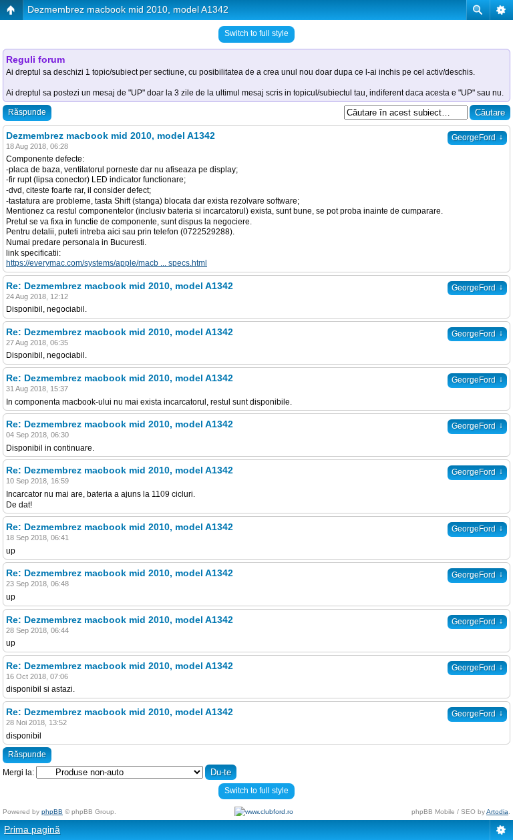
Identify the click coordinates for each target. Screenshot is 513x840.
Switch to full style (256, 33)
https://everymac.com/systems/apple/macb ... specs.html (106, 263)
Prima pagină (32, 829)
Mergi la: (18, 772)
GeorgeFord (477, 137)
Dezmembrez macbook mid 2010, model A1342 (127, 9)
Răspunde (27, 112)
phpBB (52, 811)
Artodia (497, 811)
